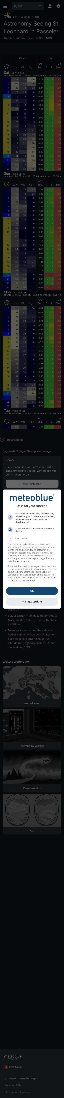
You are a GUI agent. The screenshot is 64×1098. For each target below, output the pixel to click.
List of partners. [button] (21, 561)
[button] (32, 538)
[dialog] (32, 549)
